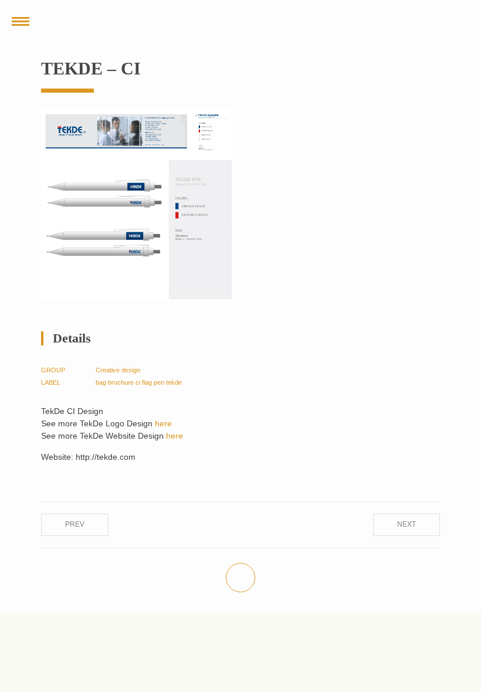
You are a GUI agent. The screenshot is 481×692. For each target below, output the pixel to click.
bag (101, 382)
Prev (74, 524)
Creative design (118, 370)
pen (159, 382)
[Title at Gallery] (136, 133)
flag (147, 382)
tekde (174, 382)
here (163, 423)
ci (138, 382)
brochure (121, 382)
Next (406, 524)
